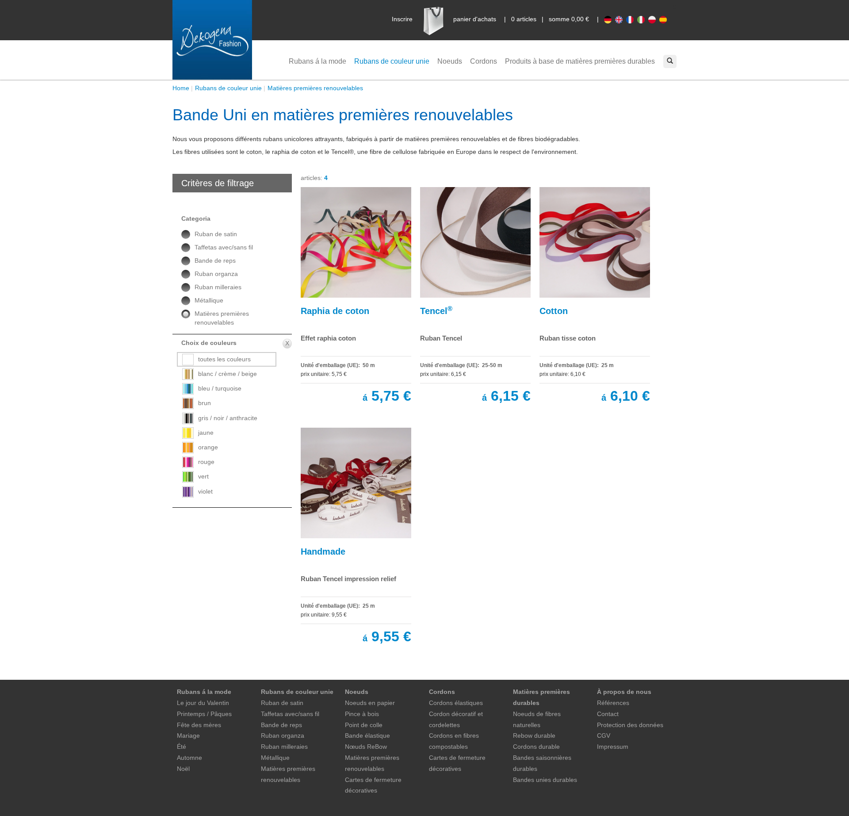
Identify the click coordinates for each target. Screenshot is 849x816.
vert (203, 476)
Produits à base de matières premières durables (580, 61)
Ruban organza (216, 273)
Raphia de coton (335, 311)
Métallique (209, 300)
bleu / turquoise (219, 388)
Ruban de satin (216, 234)
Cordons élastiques (456, 702)
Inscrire (402, 19)
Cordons (483, 61)
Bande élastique (367, 735)
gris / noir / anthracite (227, 417)
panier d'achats (474, 19)
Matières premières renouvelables (315, 88)
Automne (189, 757)
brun (204, 402)
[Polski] (653, 19)
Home (180, 88)
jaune (206, 432)
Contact (608, 713)
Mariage (188, 735)
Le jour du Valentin (203, 702)
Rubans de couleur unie (391, 61)
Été (181, 746)
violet (205, 491)
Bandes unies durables (545, 779)
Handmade (323, 551)
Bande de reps (215, 260)
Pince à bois (362, 713)
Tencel (436, 310)
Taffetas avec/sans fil (224, 247)
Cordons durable (536, 746)
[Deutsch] (609, 19)
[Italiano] (642, 19)
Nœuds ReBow (366, 746)
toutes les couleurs (224, 359)
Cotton (553, 311)
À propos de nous (624, 691)
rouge (206, 461)
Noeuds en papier (370, 702)
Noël (183, 768)
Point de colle (363, 724)
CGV (603, 735)
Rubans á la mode (317, 61)
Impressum (612, 746)
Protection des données (630, 724)
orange (208, 447)
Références (613, 702)
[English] (620, 19)
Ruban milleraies (218, 287)
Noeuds (449, 61)
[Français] (631, 19)
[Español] (664, 19)
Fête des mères (199, 724)
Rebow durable (534, 735)
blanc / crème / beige (227, 373)
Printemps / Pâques (204, 713)
